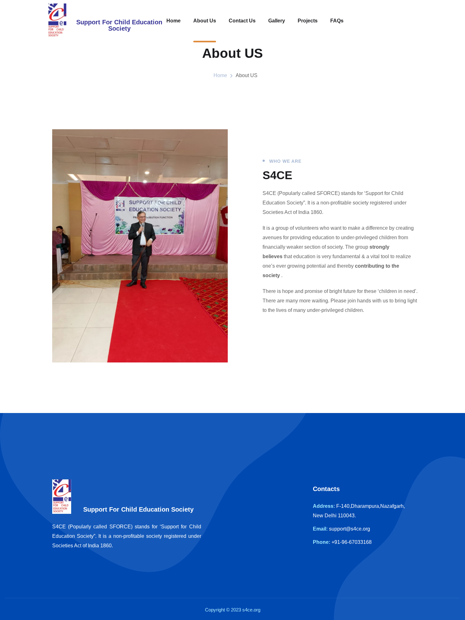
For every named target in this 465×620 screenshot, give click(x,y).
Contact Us (242, 20)
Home (173, 20)
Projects (308, 20)
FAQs (337, 20)
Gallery (276, 20)
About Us (204, 20)
